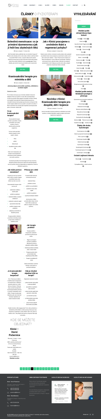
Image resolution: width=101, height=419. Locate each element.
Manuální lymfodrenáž (82, 112)
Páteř (87, 60)
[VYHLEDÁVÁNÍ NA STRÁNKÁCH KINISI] (84, 5)
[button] (76, 392)
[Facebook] (90, 415)
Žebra (86, 68)
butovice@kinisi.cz (14, 405)
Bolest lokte (85, 62)
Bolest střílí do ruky (79, 73)
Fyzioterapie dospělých (82, 139)
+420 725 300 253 (14, 388)
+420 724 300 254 (14, 402)
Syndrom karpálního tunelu (82, 54)
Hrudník (78, 62)
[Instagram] (93, 415)
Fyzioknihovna (85, 159)
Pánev (77, 49)
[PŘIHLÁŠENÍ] (81, 5)
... (37, 368)
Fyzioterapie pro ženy (82, 131)
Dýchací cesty (79, 60)
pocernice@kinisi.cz (15, 392)
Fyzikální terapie (78, 122)
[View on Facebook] (68, 384)
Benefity (82, 161)
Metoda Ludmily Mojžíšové (82, 109)
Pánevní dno (85, 49)
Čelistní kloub (88, 76)
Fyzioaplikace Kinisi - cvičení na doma (83, 164)
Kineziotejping (82, 104)
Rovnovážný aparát (82, 81)
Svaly (78, 38)
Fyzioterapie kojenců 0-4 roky (82, 150)
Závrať (82, 88)
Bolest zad (82, 41)
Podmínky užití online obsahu (42, 414)
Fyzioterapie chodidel (82, 144)
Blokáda (77, 46)
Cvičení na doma (86, 46)
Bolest (75, 70)
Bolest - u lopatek (82, 57)
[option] (84, 391)
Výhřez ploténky (77, 76)
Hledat (84, 26)
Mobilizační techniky (82, 106)
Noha (88, 73)
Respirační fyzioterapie (82, 114)
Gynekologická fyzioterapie (82, 147)
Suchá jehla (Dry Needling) (82, 117)
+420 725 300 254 (14, 389)
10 (52, 368)
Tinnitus (79, 78)
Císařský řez (88, 122)
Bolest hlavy (79, 68)
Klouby (85, 38)
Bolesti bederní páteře (82, 65)
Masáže (77, 159)
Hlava (82, 52)
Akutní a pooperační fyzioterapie (82, 134)
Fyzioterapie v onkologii (82, 152)
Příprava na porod (86, 120)
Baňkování (76, 120)
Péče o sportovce (82, 136)
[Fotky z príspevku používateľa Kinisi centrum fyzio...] (62, 398)
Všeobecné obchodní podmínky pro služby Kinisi (19, 415)
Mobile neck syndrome (85, 70)
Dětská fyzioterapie (82, 142)
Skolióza (86, 78)
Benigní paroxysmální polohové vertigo (83, 84)
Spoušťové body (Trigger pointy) (82, 44)
